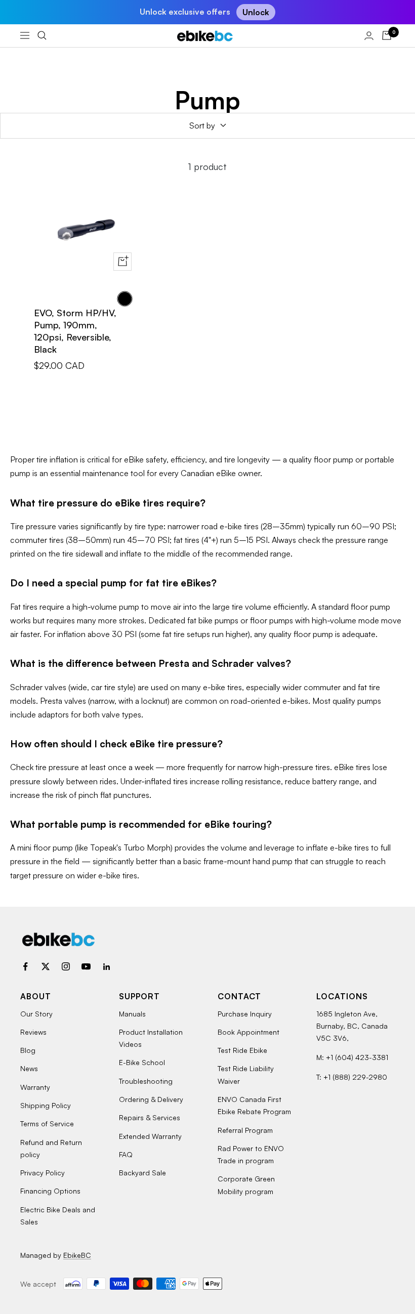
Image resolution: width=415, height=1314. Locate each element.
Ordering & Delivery (151, 1099)
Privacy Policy (42, 1172)
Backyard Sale (142, 1172)
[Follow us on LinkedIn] (106, 966)
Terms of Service (47, 1123)
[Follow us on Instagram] (66, 966)
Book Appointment (248, 1032)
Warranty (35, 1087)
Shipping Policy (45, 1105)
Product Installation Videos (151, 1038)
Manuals (132, 1013)
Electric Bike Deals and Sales (57, 1215)
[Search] (42, 35)
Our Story (36, 1013)
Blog (27, 1050)
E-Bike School (142, 1062)
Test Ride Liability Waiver (246, 1074)
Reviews (33, 1032)
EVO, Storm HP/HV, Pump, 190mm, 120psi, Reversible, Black (75, 331)
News (29, 1068)
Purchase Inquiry (245, 1013)
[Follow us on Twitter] (45, 966)
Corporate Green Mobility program (246, 1184)
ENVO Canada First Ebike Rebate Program (254, 1105)
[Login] (369, 35)
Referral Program (245, 1130)
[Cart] (387, 35)
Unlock (255, 12)
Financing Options (50, 1190)
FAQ (126, 1154)
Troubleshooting (146, 1081)
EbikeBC (77, 1255)
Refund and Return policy (51, 1148)
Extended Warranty (150, 1136)
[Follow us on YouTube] (86, 966)
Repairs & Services (149, 1117)
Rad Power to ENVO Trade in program (251, 1154)
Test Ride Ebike (242, 1050)
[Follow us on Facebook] (25, 966)
